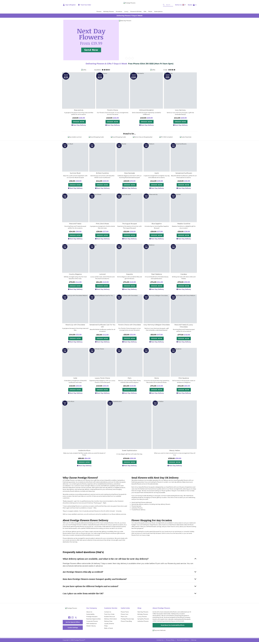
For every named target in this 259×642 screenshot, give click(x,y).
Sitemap (193, 640)
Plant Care (124, 616)
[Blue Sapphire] (157, 208)
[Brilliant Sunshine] (102, 157)
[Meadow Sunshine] (184, 208)
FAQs (106, 626)
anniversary (178, 531)
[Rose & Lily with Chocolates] (75, 309)
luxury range (146, 535)
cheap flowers (153, 524)
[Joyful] (157, 157)
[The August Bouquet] (129, 208)
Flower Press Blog (126, 621)
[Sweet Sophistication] (130, 425)
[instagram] (72, 617)
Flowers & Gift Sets (136, 11)
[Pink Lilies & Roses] (102, 208)
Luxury (126, 11)
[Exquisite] (129, 258)
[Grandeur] (184, 258)
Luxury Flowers (142, 616)
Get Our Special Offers (73, 622)
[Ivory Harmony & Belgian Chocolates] (157, 309)
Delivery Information (110, 619)
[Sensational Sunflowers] (184, 157)
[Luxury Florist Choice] (102, 362)
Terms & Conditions (183, 640)
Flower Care (124, 614)
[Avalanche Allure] (84, 425)
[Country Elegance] (75, 258)
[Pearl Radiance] (157, 258)
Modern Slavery (91, 626)
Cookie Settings (73, 627)
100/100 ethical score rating (94, 528)
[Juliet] (75, 362)
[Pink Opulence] (184, 362)
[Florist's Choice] (112, 90)
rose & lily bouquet (155, 533)
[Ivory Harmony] (180, 90)
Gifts (145, 11)
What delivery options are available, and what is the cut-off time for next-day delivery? (105, 558)
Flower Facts (125, 612)
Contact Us (107, 612)
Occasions (119, 11)
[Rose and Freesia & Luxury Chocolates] (184, 309)
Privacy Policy (170, 640)
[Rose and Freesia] (75, 208)
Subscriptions (158, 11)
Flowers (99, 11)
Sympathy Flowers (143, 619)
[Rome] (157, 362)
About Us (89, 612)
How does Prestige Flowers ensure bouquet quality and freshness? (95, 579)
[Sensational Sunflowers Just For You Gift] (102, 309)
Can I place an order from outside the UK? (83, 593)
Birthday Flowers (108, 11)
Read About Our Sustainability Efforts (172, 625)
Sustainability (90, 614)
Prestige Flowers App (127, 619)
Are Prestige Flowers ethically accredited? (83, 571)
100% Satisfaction (91, 623)
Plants (150, 11)
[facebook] (69, 617)
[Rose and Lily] (78, 90)
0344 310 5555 (147, 63)
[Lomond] (102, 258)
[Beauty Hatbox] (175, 425)
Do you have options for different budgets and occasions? (90, 586)
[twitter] (76, 617)
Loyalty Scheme (109, 623)
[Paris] (129, 362)
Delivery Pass (108, 621)
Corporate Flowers (92, 621)
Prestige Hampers (91, 616)
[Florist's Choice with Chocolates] (129, 309)
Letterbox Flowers (143, 621)
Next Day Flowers (142, 612)
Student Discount (109, 616)
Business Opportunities (93, 619)
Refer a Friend (108, 628)
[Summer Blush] (75, 157)
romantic (186, 531)
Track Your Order (109, 614)
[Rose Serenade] (129, 157)
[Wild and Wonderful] (146, 90)
